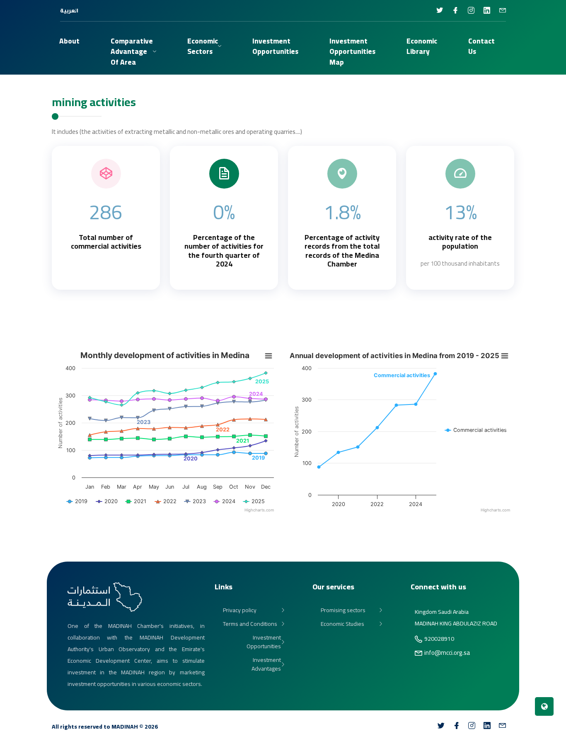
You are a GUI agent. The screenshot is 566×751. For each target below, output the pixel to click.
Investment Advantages (266, 664)
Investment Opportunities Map (352, 51)
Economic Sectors (202, 46)
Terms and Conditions (250, 624)
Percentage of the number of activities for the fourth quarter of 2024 (224, 250)
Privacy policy (239, 610)
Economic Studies (342, 624)
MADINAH (124, 726)
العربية (69, 10)
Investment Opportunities (264, 642)
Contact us (481, 46)
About (69, 41)
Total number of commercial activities (106, 241)
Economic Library (421, 46)
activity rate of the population (460, 241)
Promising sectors (343, 610)
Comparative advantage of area (132, 51)
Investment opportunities (275, 46)
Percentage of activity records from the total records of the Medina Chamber (342, 250)
